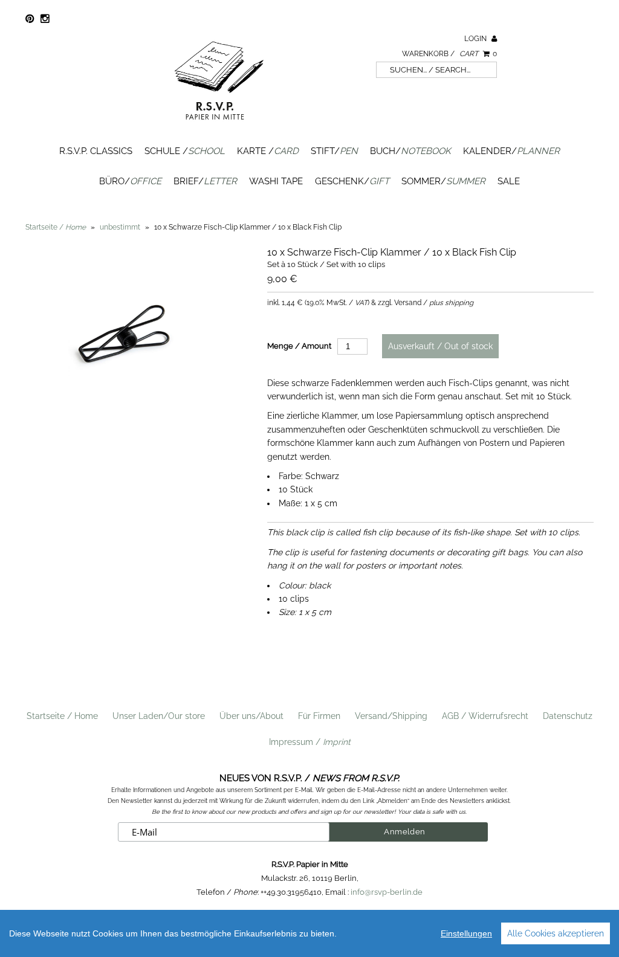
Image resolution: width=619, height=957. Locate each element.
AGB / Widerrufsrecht (485, 716)
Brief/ (205, 181)
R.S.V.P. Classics (95, 151)
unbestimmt (120, 227)
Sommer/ (443, 181)
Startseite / (55, 227)
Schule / (184, 151)
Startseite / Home (62, 716)
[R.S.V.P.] (218, 125)
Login (476, 38)
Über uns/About (251, 716)
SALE (508, 181)
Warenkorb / (449, 54)
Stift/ (334, 151)
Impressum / (310, 742)
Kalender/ (511, 151)
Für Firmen (319, 716)
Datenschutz (567, 716)
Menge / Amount (299, 345)
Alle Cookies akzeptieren (555, 933)
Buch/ (410, 151)
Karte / (268, 151)
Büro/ (130, 181)
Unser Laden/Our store (158, 716)
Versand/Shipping (391, 716)
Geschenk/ (352, 181)
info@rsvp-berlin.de (387, 892)
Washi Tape (276, 181)
